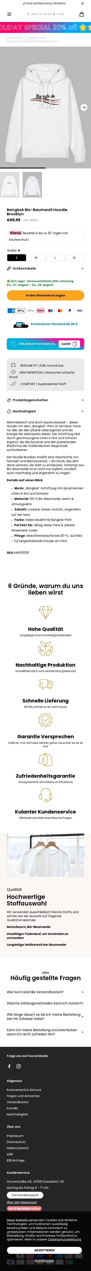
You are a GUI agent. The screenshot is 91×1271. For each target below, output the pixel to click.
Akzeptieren (44, 1250)
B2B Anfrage (16, 1160)
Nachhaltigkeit (17, 1114)
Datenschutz (16, 1142)
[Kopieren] (75, 343)
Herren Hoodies (36, 38)
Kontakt (12, 1108)
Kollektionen (14, 38)
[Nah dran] (82, 3)
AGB (10, 1154)
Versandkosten (18, 1102)
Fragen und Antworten (23, 1096)
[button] (9, 14)
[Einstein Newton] (45, 14)
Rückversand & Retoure (24, 1090)
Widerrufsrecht (18, 1148)
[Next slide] (84, 107)
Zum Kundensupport (25, 1195)
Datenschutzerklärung (64, 1239)
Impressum (15, 1136)
